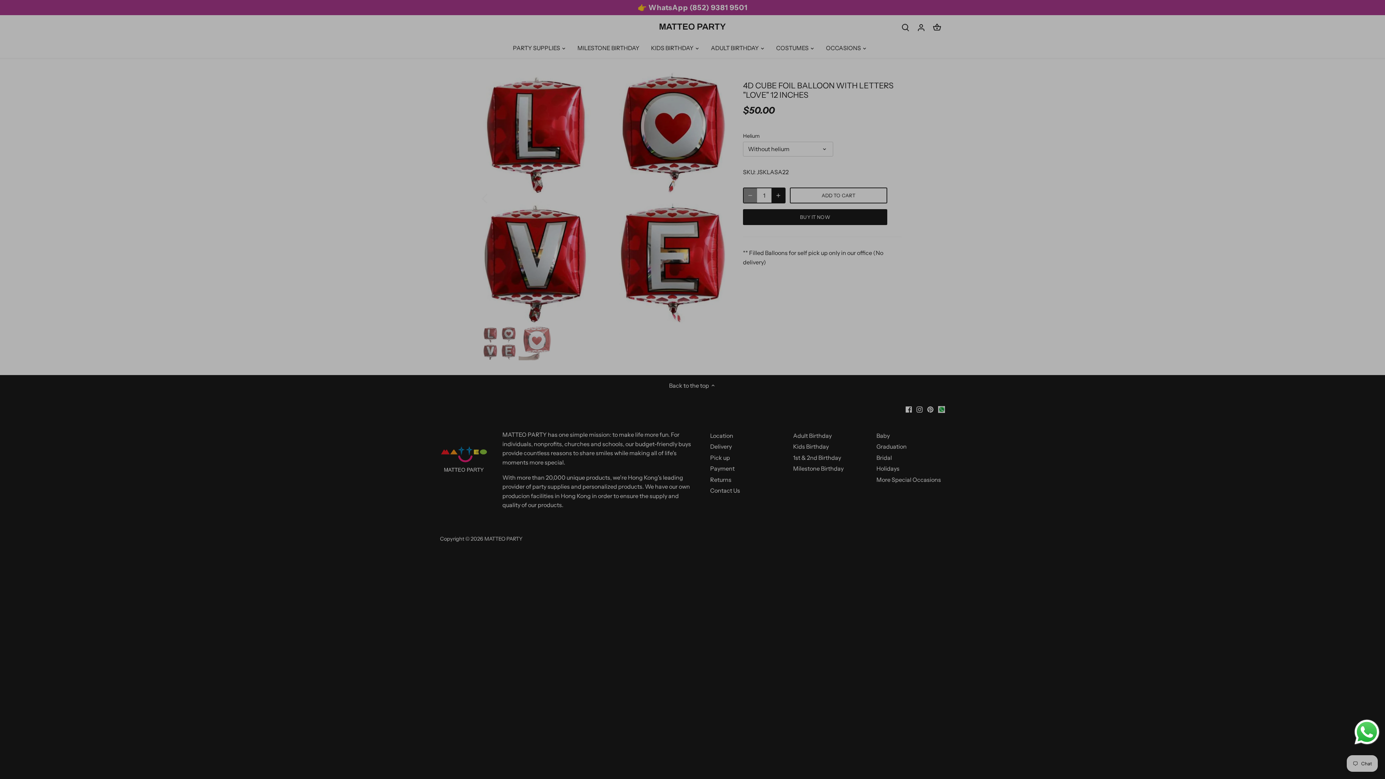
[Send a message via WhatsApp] (1367, 732)
